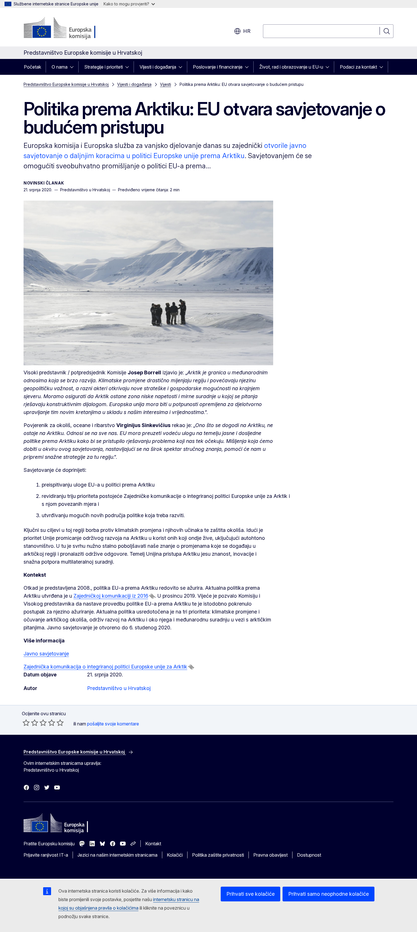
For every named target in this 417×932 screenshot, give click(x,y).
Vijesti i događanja (158, 67)
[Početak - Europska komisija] (69, 28)
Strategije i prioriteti (103, 67)
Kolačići (175, 855)
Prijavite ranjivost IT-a (46, 855)
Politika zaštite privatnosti (218, 855)
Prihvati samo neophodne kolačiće (328, 894)
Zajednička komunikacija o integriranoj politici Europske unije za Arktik (105, 667)
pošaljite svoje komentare (113, 724)
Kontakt (153, 843)
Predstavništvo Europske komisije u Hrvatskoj (66, 84)
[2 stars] (30, 722)
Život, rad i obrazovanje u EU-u (291, 67)
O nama (60, 67)
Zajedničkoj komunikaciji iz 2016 (110, 596)
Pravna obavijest (270, 855)
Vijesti (165, 84)
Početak (32, 67)
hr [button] (246, 31)
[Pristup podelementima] (73, 67)
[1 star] (26, 722)
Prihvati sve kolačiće (250, 894)
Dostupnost (309, 855)
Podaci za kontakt (358, 67)
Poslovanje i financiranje (218, 67)
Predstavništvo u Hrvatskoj (119, 688)
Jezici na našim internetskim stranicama (117, 855)
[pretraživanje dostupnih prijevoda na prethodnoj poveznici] (152, 596)
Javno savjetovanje (46, 654)
